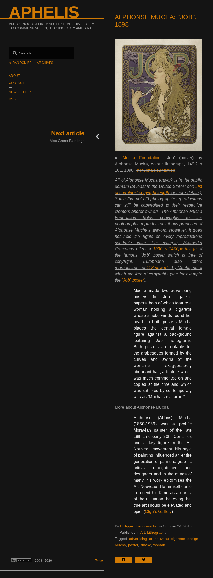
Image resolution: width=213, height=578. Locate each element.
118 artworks (159, 267)
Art (142, 532)
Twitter (99, 560)
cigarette (178, 539)
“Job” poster (133, 280)
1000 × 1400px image (175, 249)
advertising (138, 539)
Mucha (120, 545)
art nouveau (159, 539)
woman (159, 545)
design (192, 539)
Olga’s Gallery (158, 511)
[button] (125, 560)
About (14, 76)
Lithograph (156, 532)
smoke (145, 545)
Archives (45, 63)
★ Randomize (20, 63)
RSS (12, 99)
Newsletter (20, 92)
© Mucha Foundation (155, 170)
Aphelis (44, 12)
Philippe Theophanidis (138, 526)
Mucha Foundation (142, 158)
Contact (16, 83)
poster (133, 545)
